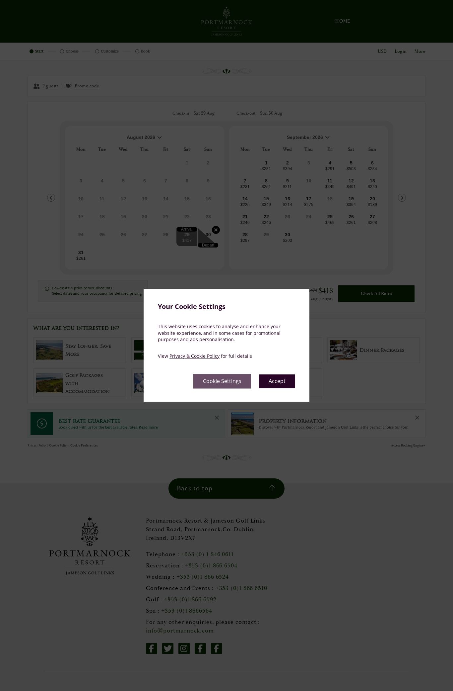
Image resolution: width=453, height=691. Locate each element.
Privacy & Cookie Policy (194, 356)
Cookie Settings (222, 381)
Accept (277, 381)
